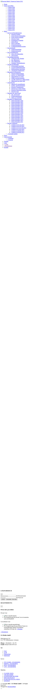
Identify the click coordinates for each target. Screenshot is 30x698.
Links (5, 143)
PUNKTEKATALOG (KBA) (12, 679)
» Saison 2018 (11, 19)
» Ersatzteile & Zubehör (17, 40)
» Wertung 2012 (8, 550)
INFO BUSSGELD (9, 677)
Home (5, 4)
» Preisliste (19, 629)
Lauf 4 (6, 335)
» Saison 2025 (11, 8)
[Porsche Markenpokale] (12, 1)
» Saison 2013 (11, 27)
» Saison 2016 (11, 22)
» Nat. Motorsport (15, 61)
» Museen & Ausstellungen (18, 84)
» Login (6, 144)
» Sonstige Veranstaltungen (18, 63)
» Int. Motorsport (15, 60)
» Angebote (10, 138)
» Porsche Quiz (15, 91)
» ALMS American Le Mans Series (20, 79)
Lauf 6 (6, 341)
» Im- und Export (15, 94)
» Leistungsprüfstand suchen (18, 46)
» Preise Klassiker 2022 (17, 106)
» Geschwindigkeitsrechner (18, 67)
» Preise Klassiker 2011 (17, 122)
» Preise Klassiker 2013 (17, 120)
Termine (6, 141)
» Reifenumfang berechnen (18, 69)
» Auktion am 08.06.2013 (17, 131)
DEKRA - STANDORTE (11, 663)
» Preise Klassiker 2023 (17, 105)
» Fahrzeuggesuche (16, 51)
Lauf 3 (6, 332)
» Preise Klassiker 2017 (17, 114)
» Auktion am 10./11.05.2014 (18, 128)
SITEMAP (7, 681)
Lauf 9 (19, 347)
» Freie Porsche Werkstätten (18, 36)
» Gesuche (10, 140)
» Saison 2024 (11, 10)
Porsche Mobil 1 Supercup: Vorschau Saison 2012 (13, 204)
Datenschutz (7, 654)
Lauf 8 (6, 347)
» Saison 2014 (11, 25)
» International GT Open (17, 76)
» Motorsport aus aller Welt (18, 81)
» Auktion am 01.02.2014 (17, 125)
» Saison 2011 (11, 30)
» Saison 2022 (11, 13)
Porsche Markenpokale (10, 203)
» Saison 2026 (11, 7)
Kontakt (6, 147)
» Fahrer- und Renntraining (18, 85)
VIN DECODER (8, 674)
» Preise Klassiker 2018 (17, 112)
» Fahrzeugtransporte (16, 96)
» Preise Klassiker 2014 (17, 119)
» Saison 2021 (11, 14)
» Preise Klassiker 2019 (17, 111)
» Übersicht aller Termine (17, 58)
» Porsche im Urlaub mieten (18, 88)
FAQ (5, 651)
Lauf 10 (7, 351)
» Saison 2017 (11, 21)
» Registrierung (8, 146)
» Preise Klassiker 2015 (17, 117)
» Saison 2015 (11, 24)
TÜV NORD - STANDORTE (12, 662)
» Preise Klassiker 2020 (17, 109)
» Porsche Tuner (15, 39)
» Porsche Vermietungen (17, 87)
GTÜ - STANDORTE (10, 666)
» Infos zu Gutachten (16, 97)
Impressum (7, 655)
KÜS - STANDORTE (10, 665)
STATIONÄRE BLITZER (11, 676)
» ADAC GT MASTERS (17, 75)
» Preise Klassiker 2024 (17, 103)
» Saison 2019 (11, 18)
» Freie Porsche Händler (17, 37)
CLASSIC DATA (9, 673)
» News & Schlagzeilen (17, 54)
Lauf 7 (6, 344)
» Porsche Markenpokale (17, 73)
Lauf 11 (7, 354)
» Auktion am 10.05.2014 (17, 129)
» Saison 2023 (11, 11)
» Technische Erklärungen (17, 70)
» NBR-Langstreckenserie (17, 78)
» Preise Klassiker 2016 (17, 115)
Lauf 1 (6, 329)
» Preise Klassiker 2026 (17, 100)
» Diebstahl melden (12, 134)
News (5, 135)
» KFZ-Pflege (14, 42)
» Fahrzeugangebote (16, 49)
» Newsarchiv (14, 55)
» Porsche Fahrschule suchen (18, 90)
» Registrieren (4, 632)
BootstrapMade (12, 686)
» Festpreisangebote (16, 45)
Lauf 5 (6, 338)
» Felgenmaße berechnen (17, 66)
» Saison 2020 (11, 16)
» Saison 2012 (11, 28)
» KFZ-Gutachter (15, 43)
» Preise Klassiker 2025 (17, 102)
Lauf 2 (17, 329)
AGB (5, 652)
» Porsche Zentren (15, 34)
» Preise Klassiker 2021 (17, 108)
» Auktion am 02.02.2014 (17, 126)
